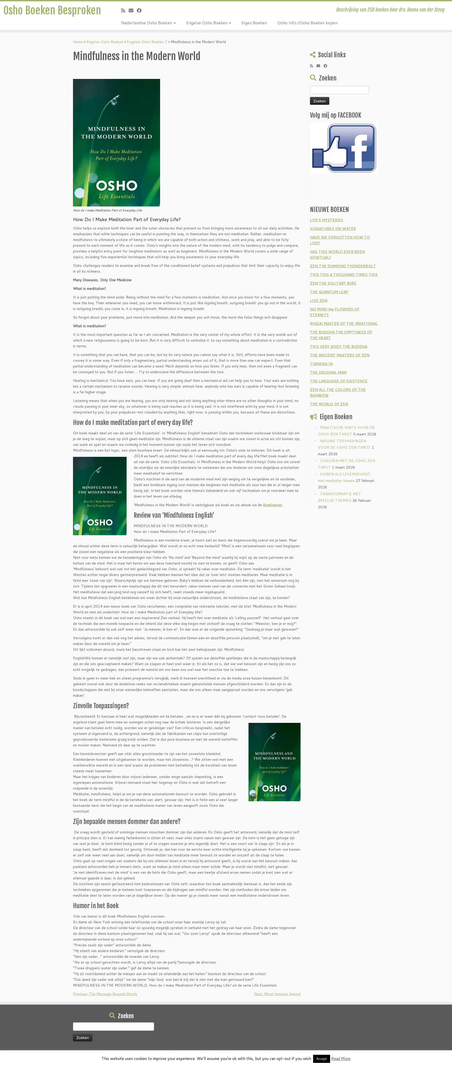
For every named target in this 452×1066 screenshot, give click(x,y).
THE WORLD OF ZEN (329, 404)
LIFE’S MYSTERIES (326, 220)
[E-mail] (133, 10)
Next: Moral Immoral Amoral (277, 993)
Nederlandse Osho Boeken (147, 23)
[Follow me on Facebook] (141, 10)
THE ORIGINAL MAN (328, 372)
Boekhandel (272, 505)
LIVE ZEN (318, 300)
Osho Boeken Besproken (52, 10)
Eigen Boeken (254, 23)
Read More (341, 1058)
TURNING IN (321, 363)
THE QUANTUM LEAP (329, 292)
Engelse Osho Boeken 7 (147, 41)
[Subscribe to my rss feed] (125, 10)
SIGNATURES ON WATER (333, 228)
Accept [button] (321, 1058)
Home (78, 41)
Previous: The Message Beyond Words (105, 993)
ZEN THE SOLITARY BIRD (333, 283)
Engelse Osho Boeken (207, 23)
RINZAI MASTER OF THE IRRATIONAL (344, 323)
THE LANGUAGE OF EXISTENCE (339, 381)
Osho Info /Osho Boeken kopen (307, 23)
